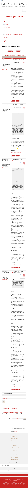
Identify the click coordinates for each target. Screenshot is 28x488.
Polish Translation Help (11, 46)
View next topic (22, 56)
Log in (6, 37)
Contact (15, 445)
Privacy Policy (14, 459)
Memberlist (7, 27)
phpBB (15, 431)
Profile (6, 31)
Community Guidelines (14, 455)
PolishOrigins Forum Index (10, 55)
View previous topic (14, 56)
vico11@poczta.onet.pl (16, 152)
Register (7, 41)
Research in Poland (20, 55)
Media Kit (14, 450)
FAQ (6, 21)
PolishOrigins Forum (14, 17)
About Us (14, 436)
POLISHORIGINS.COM (14, 480)
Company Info (14, 440)
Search (7, 24)
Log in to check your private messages (14, 34)
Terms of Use (14, 457)
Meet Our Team (15, 438)
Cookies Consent (14, 448)
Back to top (4, 69)
